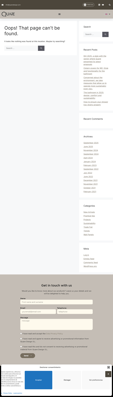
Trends (87, 231)
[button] (108, 367)
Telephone (61, 308)
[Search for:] (21, 48)
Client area (90, 4)
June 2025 (88, 146)
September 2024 (91, 154)
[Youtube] (103, 5)
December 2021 (91, 180)
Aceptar (38, 380)
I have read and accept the (42, 334)
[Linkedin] (99, 5)
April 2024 (88, 158)
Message (24, 318)
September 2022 (91, 169)
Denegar (67, 380)
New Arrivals (89, 212)
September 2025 (91, 143)
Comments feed (91, 262)
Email (22, 308)
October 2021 (90, 188)
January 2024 (90, 161)
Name (22, 298)
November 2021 (91, 184)
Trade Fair (88, 227)
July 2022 (88, 173)
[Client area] (85, 5)
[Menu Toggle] (59, 14)
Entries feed (89, 259)
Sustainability (89, 223)
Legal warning (17, 393)
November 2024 (91, 150)
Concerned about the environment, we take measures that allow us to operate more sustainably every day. (95, 83)
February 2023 (90, 165)
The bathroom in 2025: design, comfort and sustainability (94, 95)
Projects (87, 220)
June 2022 (88, 177)
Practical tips (89, 216)
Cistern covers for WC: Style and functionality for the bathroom (96, 71)
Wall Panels (89, 235)
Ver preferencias (96, 380)
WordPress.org (90, 266)
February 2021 (90, 192)
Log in (86, 255)
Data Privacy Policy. (54, 334)
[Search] (41, 48)
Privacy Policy (7, 393)
